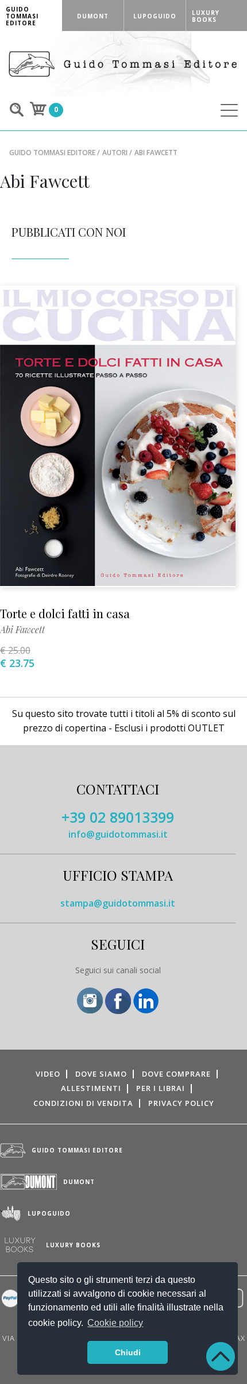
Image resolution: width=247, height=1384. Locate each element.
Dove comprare (176, 1074)
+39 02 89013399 (117, 817)
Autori (115, 152)
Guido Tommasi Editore (52, 152)
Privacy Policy (181, 1103)
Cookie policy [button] (115, 1323)
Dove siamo (101, 1074)
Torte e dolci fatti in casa (65, 613)
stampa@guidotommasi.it (117, 903)
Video (48, 1074)
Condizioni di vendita (83, 1103)
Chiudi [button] (128, 1352)
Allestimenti (91, 1088)
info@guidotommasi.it (118, 834)
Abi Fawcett (22, 629)
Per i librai (160, 1088)
